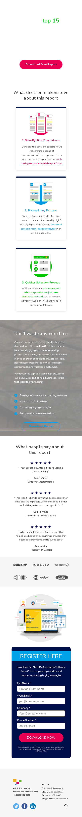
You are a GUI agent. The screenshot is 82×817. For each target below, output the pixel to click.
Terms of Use (59, 749)
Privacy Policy (42, 751)
